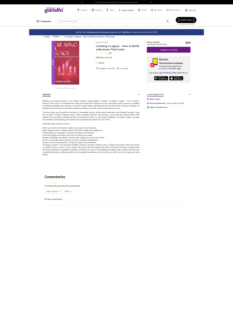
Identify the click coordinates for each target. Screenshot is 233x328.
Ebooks (56, 36)
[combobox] (113, 21)
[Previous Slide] (82, 2)
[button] (65, 63)
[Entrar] (158, 10)
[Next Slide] (151, 2)
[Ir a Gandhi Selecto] (186, 25)
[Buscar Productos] (168, 21)
